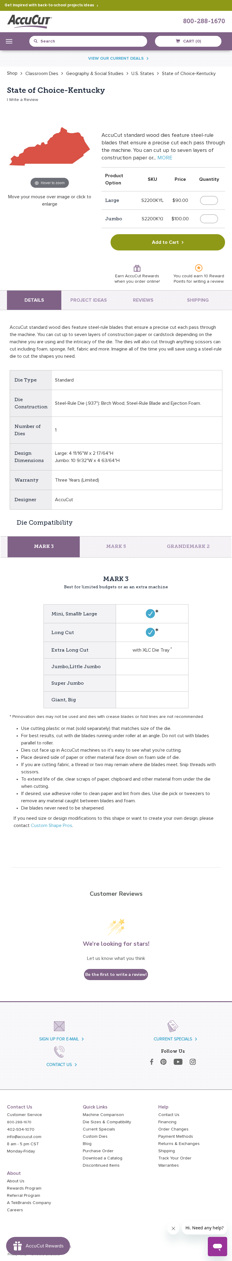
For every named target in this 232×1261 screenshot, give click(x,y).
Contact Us (168, 1115)
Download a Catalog (102, 1158)
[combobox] (61, 41)
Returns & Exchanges (179, 1144)
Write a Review (23, 100)
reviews (143, 300)
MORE (164, 158)
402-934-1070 (20, 1129)
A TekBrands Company (29, 1203)
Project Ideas (88, 300)
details (34, 300)
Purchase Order (98, 1151)
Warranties (168, 1165)
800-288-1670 (204, 22)
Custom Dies (95, 1136)
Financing (167, 1122)
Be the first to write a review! (116, 974)
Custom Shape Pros (51, 825)
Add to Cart (165, 242)
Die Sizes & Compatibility (107, 1122)
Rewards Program (24, 1188)
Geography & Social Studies (95, 73)
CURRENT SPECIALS (173, 1039)
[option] (12, 73)
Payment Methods (175, 1136)
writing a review (208, 281)
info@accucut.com (24, 1137)
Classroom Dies (41, 73)
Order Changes (173, 1129)
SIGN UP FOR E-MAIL (59, 1039)
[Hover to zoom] (50, 147)
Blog (87, 1144)
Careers (15, 1210)
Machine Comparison (103, 1115)
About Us (15, 1181)
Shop (12, 73)
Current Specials (99, 1129)
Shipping (166, 1151)
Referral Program (23, 1195)
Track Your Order (175, 1158)
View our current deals (116, 58)
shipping (198, 300)
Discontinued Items (101, 1165)
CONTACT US (59, 1064)
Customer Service (24, 1115)
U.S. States (142, 73)
